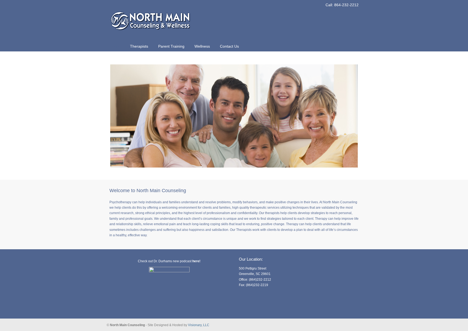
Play (354, 175)
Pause (349, 175)
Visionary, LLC (198, 325)
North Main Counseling (150, 18)
